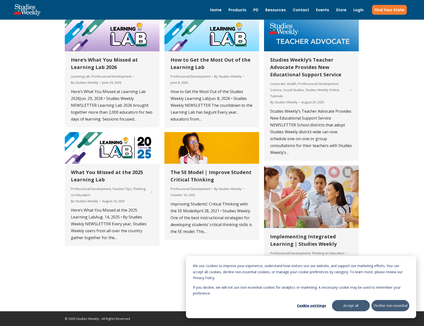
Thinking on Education (328, 253)
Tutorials (276, 96)
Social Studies (293, 90)
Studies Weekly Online (322, 90)
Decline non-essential (390, 305)
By (84, 82)
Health (292, 84)
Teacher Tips (122, 189)
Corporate (277, 84)
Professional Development (112, 76)
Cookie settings (311, 305)
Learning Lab (80, 76)
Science (276, 90)
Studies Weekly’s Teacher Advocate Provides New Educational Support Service (305, 67)
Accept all (350, 305)
